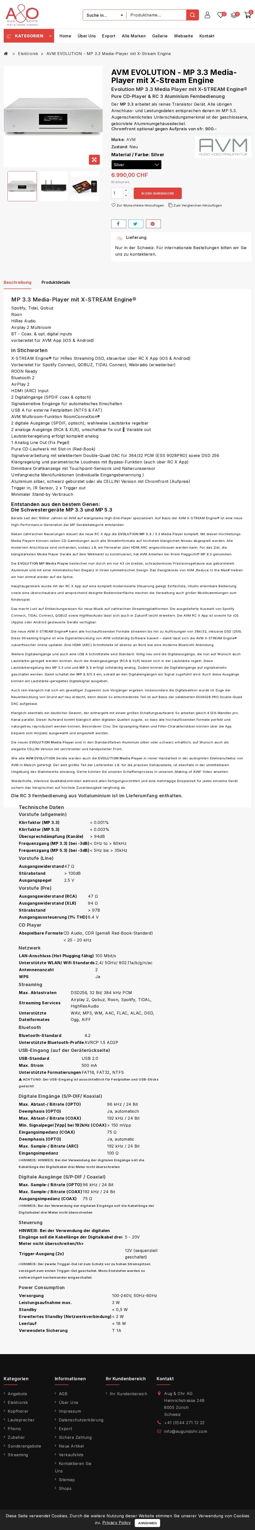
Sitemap (67, 1479)
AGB (63, 1393)
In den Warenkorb (157, 193)
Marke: (118, 139)
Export (108, 35)
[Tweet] (136, 224)
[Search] (192, 15)
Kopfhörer (18, 1411)
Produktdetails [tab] (56, 282)
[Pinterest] (153, 224)
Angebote (17, 1393)
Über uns (87, 35)
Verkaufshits (71, 1454)
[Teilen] (119, 224)
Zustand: (119, 146)
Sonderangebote (24, 1446)
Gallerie (160, 35)
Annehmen (147, 1523)
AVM (131, 139)
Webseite (183, 35)
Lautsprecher (21, 1419)
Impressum (70, 1411)
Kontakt (207, 35)
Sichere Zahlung (75, 1437)
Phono (14, 1428)
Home (65, 35)
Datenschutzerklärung (81, 1419)
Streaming (18, 1454)
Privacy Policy (116, 1522)
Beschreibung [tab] (17, 282)
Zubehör (16, 1437)
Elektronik (18, 1402)
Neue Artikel (71, 1446)
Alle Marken (134, 35)
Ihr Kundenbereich (128, 1393)
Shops (65, 1488)
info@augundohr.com (185, 1431)
